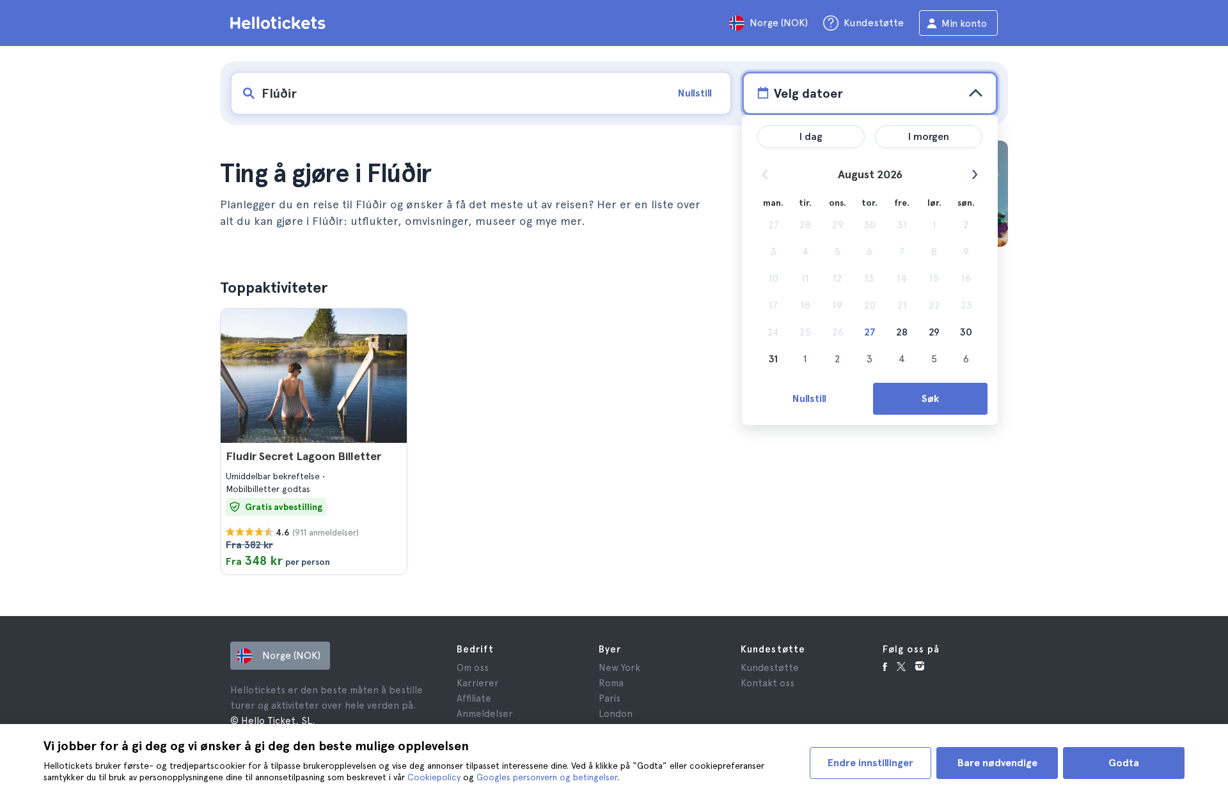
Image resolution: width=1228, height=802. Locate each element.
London (616, 714)
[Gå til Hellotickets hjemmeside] (280, 23)
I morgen (928, 136)
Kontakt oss (767, 683)
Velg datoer (808, 93)
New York (619, 668)
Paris (609, 698)
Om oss (473, 668)
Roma (611, 683)
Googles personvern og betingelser (546, 777)
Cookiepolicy (433, 777)
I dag (811, 136)
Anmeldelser (485, 714)
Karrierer (478, 683)
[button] (314, 442)
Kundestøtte (770, 668)
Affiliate (474, 698)
